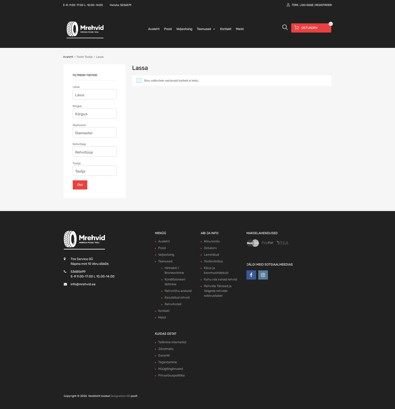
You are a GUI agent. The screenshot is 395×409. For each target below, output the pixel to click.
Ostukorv (210, 248)
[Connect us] (251, 275)
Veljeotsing (184, 29)
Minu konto (212, 241)
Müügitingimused (170, 369)
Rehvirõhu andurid (178, 291)
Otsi (80, 185)
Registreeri (323, 5)
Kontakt (225, 29)
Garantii (164, 355)
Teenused (204, 29)
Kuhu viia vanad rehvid (220, 279)
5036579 (125, 5)
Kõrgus (77, 106)
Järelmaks (165, 349)
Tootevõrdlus (213, 261)
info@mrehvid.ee (83, 284)
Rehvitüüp (79, 144)
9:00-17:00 (76, 5)
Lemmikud (211, 255)
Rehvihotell (173, 304)
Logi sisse (306, 5)
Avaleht (154, 29)
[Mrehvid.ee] (84, 38)
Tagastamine (167, 362)
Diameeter (79, 125)
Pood (168, 29)
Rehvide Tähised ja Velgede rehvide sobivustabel (218, 291)
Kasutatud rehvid (177, 297)
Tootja (77, 163)
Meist (240, 29)
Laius (76, 86)
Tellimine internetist (172, 342)
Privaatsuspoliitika (171, 375)
